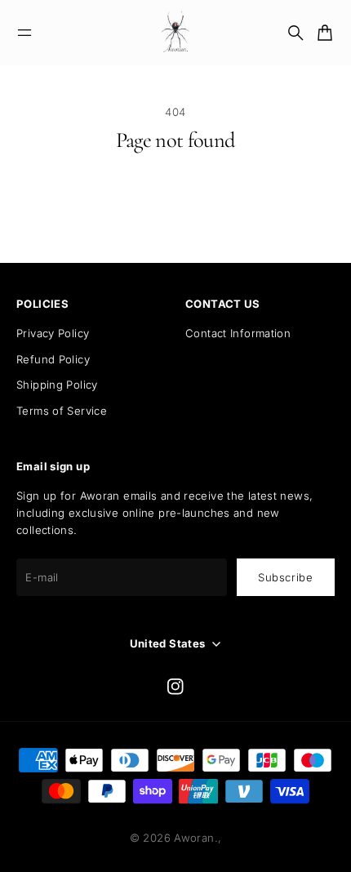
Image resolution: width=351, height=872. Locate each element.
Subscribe (285, 577)
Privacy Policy (52, 333)
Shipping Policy (57, 384)
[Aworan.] (175, 33)
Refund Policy (53, 359)
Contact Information (238, 333)
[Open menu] (24, 32)
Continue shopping (175, 204)
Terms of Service (61, 410)
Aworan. (196, 837)
